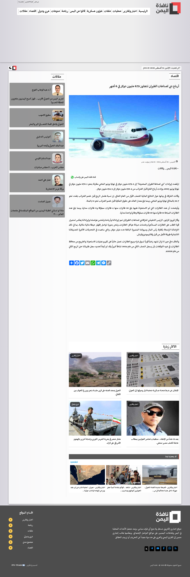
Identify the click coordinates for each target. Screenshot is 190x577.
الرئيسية (143, 11)
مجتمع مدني (28, 542)
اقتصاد (32, 11)
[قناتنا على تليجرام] (151, 548)
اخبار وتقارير (130, 11)
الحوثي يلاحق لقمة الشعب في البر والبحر (46, 124)
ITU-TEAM (17, 565)
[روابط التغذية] (175, 548)
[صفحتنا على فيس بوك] (163, 548)
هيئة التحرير (29, 2)
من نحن (36, 2)
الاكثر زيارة (169, 346)
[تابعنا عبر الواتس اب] (169, 548)
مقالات (23, 11)
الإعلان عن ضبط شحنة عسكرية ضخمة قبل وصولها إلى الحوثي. (153, 390)
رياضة (65, 11)
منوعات (55, 11)
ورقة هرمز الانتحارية (55, 189)
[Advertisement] (95, 40)
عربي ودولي (43, 11)
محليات (117, 11)
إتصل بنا (21, 2)
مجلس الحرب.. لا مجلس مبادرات (49, 167)
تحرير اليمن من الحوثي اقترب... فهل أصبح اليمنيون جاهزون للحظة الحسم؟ (37, 101)
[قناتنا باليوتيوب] (157, 548)
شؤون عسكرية (94, 11)
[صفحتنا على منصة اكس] (146, 548)
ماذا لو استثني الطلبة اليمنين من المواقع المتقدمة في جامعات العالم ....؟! (37, 212)
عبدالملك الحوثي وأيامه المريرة (50, 146)
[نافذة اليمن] (168, 8)
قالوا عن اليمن (77, 11)
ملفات (107, 11)
